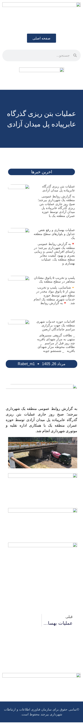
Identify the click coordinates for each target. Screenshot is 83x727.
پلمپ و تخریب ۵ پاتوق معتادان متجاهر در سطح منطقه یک (54, 279)
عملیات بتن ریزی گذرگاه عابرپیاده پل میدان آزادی (58, 188)
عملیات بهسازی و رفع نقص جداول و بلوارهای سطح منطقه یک (54, 234)
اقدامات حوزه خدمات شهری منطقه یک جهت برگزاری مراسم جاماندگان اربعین (55, 325)
